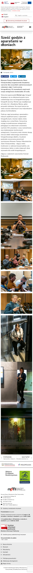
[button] (30, 27)
